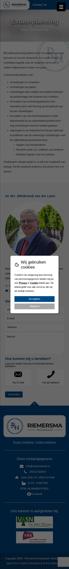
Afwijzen (34, 306)
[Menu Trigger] (61, 6)
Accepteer (34, 299)
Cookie (34, 283)
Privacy (23, 283)
